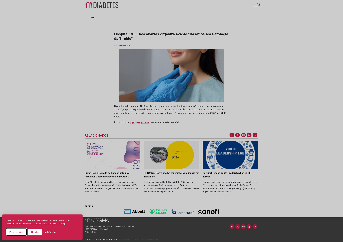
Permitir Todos (16, 231)
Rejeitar (35, 231)
